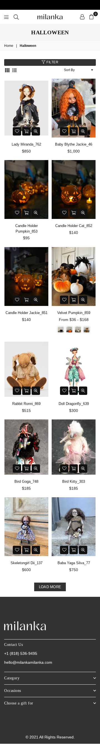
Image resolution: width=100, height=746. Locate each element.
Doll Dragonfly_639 (74, 404)
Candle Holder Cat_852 (73, 226)
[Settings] (82, 17)
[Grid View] (7, 70)
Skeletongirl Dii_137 (26, 563)
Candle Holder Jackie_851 (27, 313)
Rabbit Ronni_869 (26, 404)
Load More (50, 587)
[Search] (16, 17)
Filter (52, 62)
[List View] (14, 70)
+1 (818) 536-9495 (20, 653)
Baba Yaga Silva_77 (74, 563)
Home (8, 46)
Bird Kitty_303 (73, 481)
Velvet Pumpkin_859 (73, 313)
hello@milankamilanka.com (28, 662)
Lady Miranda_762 (26, 144)
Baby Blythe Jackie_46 (73, 144)
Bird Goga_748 (26, 481)
